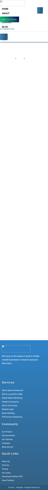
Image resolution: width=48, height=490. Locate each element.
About (5, 13)
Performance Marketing (12, 417)
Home (5, 9)
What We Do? (7, 447)
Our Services (7, 439)
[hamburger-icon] (40, 10)
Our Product (7, 431)
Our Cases (6, 473)
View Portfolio (8, 480)
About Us (6, 461)
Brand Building (8, 413)
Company (6, 443)
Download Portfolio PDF (12, 476)
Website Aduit (8, 409)
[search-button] (4, 37)
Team (20, 58)
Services (5, 465)
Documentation (8, 435)
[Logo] (12, 3)
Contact (7, 22)
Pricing (5, 469)
